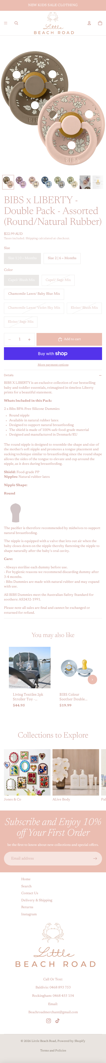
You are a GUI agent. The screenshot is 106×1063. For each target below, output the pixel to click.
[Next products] (92, 679)
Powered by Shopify (71, 1041)
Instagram (29, 914)
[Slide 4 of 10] (46, 182)
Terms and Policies (53, 1050)
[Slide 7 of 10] (85, 182)
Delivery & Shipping (36, 900)
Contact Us (29, 893)
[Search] (16, 23)
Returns (27, 907)
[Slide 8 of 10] (97, 182)
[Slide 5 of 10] (59, 182)
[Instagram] (49, 1021)
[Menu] (5, 23)
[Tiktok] (57, 1021)
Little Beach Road (44, 1041)
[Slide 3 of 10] (33, 182)
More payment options (53, 364)
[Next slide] (96, 775)
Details (8, 375)
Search (26, 886)
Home (26, 879)
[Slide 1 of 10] (8, 182)
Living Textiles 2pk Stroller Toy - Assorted (28, 698)
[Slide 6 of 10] (72, 182)
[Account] (89, 23)
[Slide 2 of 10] (21, 182)
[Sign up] (95, 858)
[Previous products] (13, 679)
